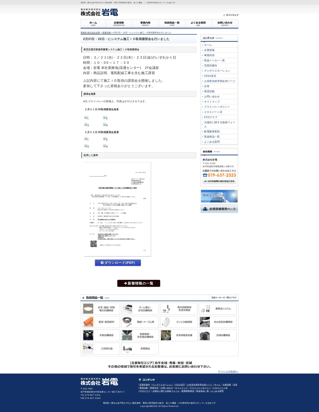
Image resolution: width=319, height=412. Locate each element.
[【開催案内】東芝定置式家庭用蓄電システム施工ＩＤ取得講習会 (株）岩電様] (118, 254)
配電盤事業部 (212, 131)
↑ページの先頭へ (228, 371)
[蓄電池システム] (217, 312)
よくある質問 (212, 141)
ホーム (208, 44)
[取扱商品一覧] (97, 298)
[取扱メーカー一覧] (219, 200)
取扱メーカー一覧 (214, 60)
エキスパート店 (213, 112)
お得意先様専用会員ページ (219, 81)
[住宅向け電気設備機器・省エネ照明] (101, 312)
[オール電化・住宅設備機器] (140, 312)
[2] (105, 118)
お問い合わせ (212, 96)
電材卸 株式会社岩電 (90, 32)
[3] (87, 125)
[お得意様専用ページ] (219, 210)
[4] (105, 125)
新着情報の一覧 (141, 283)
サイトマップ (212, 101)
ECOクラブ (210, 117)
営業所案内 (210, 65)
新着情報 (106, 32)
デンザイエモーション (217, 70)
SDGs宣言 (210, 75)
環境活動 (209, 91)
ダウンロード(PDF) (119, 263)
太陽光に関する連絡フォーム (166, 391)
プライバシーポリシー (217, 106)
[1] (87, 118)
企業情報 (209, 50)
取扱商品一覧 (212, 136)
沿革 (206, 86)
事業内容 (209, 55)
